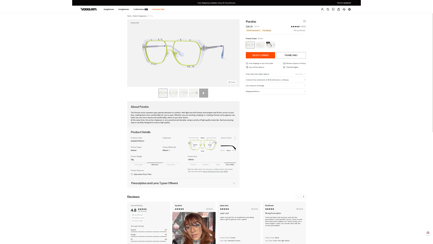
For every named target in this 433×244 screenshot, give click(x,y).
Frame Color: (251, 38)
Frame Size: (250, 74)
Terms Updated (344, 3)
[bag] (338, 9)
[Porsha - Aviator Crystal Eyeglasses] (260, 45)
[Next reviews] (303, 196)
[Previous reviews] (298, 196)
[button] (276, 80)
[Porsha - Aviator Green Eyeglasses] (250, 45)
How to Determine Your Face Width (215, 171)
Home (129, 16)
